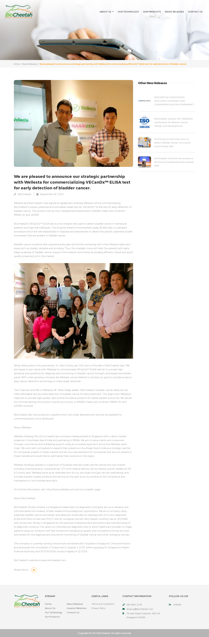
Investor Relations (77, 608)
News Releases (174, 11)
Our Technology (128, 11)
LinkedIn (177, 604)
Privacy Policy (98, 608)
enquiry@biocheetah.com (140, 609)
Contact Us (195, 11)
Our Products (152, 11)
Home (17, 64)
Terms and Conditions (102, 604)
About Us (105, 11)
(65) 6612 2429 (134, 604)
